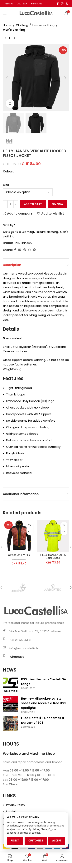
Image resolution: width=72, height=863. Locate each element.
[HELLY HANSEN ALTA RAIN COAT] (53, 536)
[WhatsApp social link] (67, 3)
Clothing (22, 25)
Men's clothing (14, 30)
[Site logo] (36, 13)
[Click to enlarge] (10, 103)
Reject (15, 840)
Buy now (57, 204)
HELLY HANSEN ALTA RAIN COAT (53, 556)
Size (6, 185)
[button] (7, 78)
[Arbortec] (52, 587)
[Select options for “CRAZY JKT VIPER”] (29, 531)
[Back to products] (9, 38)
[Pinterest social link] (24, 249)
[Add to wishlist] (29, 525)
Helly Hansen (23, 243)
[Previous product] (5, 38)
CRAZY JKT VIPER (19, 555)
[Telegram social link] (34, 249)
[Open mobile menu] (5, 13)
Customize (35, 840)
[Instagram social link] (62, 3)
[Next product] (14, 38)
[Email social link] (19, 249)
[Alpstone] (19, 587)
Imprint (11, 811)
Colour (8, 171)
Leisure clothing (43, 25)
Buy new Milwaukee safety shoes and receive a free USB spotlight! (43, 703)
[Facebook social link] (57, 3)
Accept (56, 840)
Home (7, 25)
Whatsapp (17, 657)
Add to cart (33, 204)
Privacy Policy (15, 805)
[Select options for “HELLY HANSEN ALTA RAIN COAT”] (63, 531)
